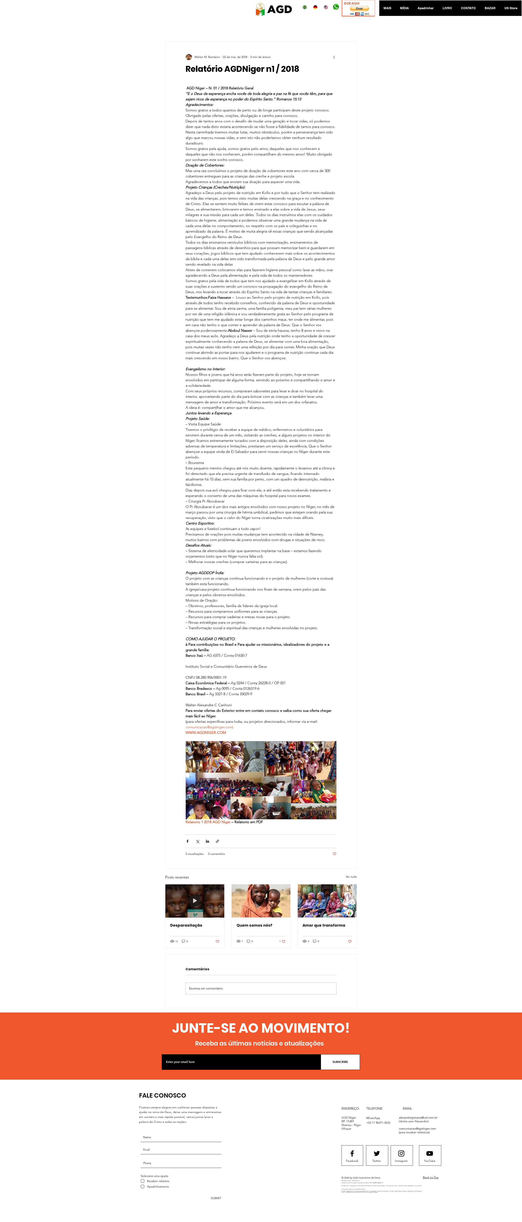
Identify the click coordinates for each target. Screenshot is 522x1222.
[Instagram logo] (401, 1153)
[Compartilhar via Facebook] (187, 841)
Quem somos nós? (254, 925)
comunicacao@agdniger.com (417, 1128)
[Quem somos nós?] (261, 900)
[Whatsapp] (336, 7)
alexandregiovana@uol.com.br (418, 1117)
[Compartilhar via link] (217, 841)
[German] (316, 7)
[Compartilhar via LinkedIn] (207, 841)
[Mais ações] (334, 56)
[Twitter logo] (377, 1153)
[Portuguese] (305, 7)
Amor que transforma (324, 925)
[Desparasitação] (194, 900)
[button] (359, 11)
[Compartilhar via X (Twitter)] (197, 841)
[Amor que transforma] (327, 900)
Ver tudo (351, 876)
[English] (326, 7)
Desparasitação (186, 925)
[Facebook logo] (352, 1153)
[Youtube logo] (430, 1153)
